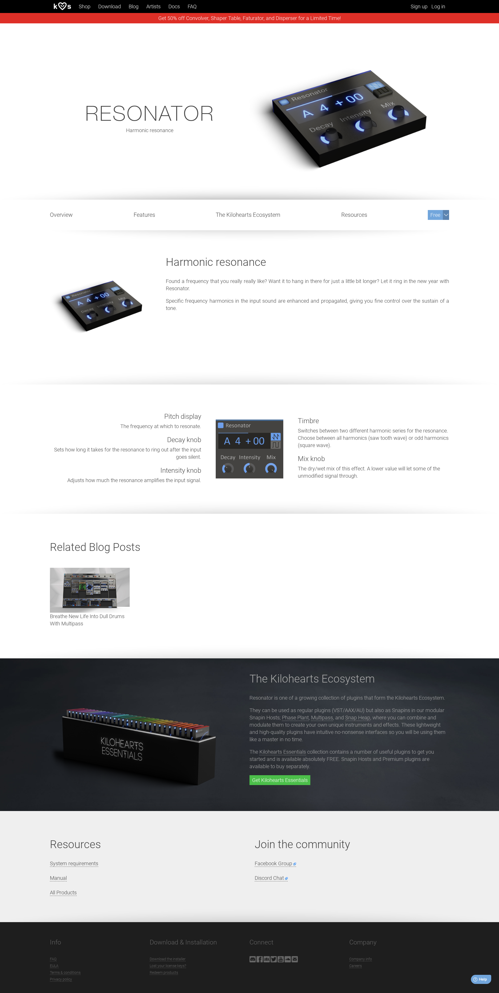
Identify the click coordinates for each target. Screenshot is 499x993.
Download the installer (168, 959)
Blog (134, 6)
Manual (58, 878)
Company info (360, 959)
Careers (355, 966)
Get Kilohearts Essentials (280, 780)
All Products (63, 892)
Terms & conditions (65, 972)
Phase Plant (295, 717)
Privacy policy (61, 979)
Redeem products (164, 972)
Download (109, 6)
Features (144, 215)
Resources (354, 215)
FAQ (192, 6)
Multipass (322, 717)
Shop (84, 6)
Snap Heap (357, 717)
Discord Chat (269, 878)
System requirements (74, 863)
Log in (438, 6)
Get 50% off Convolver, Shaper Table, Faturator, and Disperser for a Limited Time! (249, 18)
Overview (61, 215)
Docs (174, 6)
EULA (54, 966)
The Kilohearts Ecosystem (248, 215)
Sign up (419, 6)
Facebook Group (273, 863)
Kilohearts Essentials (282, 752)
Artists (153, 6)
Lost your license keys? (168, 966)
